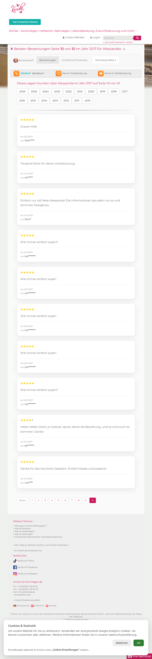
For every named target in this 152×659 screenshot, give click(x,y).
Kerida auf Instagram (27, 574)
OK (139, 643)
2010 (87, 100)
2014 (44, 100)
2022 (69, 91)
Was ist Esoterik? (23, 528)
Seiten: (22, 500)
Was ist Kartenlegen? (25, 531)
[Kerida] (18, 7)
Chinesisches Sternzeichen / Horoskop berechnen (38, 537)
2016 (22, 100)
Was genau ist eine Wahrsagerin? (31, 526)
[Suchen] (137, 38)
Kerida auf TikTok (25, 561)
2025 (34, 91)
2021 (80, 91)
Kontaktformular (23, 595)
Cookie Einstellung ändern (27, 600)
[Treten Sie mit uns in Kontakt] (139, 655)
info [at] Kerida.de (26, 592)
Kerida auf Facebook (27, 567)
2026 (22, 91)
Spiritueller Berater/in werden (119, 42)
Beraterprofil (26, 60)
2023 (57, 91)
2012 (66, 100)
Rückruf (25, 73)
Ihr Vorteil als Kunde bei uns (28, 550)
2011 (76, 100)
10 (93, 500)
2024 (45, 91)
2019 (102, 91)
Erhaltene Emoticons (74, 60)
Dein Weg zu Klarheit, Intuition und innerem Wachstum (42, 545)
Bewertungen (47, 60)
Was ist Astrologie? (24, 534)
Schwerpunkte (105, 60)
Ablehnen (122, 643)
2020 (91, 91)
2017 (125, 91)
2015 (33, 100)
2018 (114, 91)
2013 (55, 100)
